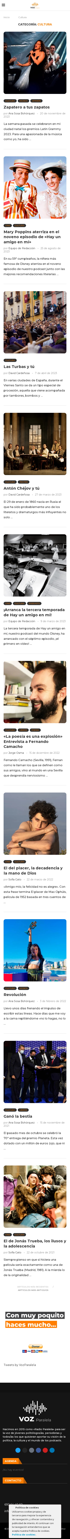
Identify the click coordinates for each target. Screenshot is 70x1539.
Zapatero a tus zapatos (27, 107)
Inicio (7, 17)
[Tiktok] (31, 1450)
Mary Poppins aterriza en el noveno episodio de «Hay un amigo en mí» (32, 237)
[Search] (66, 5)
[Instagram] (24, 1450)
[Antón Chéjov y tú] (35, 444)
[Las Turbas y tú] (35, 322)
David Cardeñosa (19, 373)
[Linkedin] (52, 1450)
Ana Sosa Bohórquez (21, 113)
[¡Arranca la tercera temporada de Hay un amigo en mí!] (35, 565)
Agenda (11, 1461)
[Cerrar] (58, 1508)
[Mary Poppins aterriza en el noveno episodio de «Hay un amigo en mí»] (35, 187)
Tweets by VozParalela (20, 1365)
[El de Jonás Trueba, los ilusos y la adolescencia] (35, 1196)
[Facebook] (38, 1450)
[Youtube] (45, 1450)
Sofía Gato (14, 879)
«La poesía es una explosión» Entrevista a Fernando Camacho (33, 741)
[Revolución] (35, 950)
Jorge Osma (16, 752)
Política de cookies (24, 1534)
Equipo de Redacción (21, 248)
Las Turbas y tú (19, 366)
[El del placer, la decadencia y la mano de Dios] (35, 824)
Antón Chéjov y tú (21, 488)
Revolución (15, 994)
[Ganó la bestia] (35, 1072)
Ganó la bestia (18, 1116)
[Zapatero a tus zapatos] (35, 63)
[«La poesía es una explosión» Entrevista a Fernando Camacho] (35, 692)
